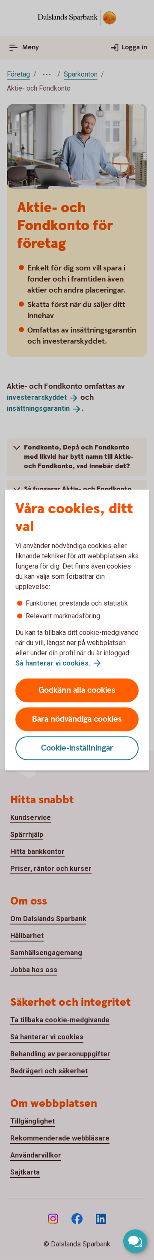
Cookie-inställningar (77, 748)
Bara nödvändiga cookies (77, 719)
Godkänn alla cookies (77, 690)
